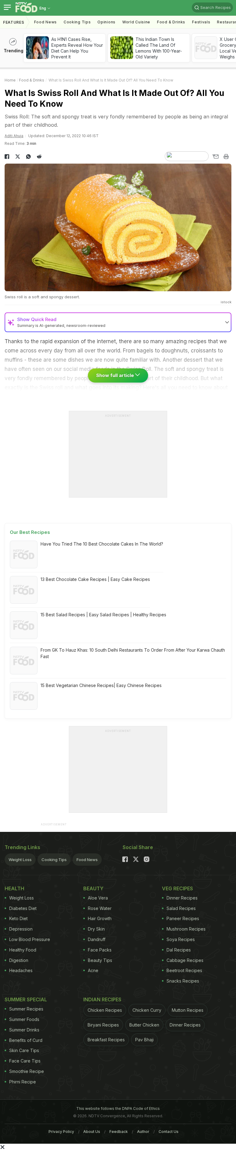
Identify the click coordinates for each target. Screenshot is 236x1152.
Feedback (118, 1131)
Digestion (18, 960)
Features (13, 22)
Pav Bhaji (144, 1039)
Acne (93, 970)
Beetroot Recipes (184, 970)
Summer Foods (24, 1019)
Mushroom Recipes (186, 929)
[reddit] (39, 156)
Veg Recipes (177, 888)
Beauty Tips (100, 960)
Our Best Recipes (30, 532)
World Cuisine (136, 22)
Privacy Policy (61, 1131)
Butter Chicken (144, 1024)
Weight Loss (20, 859)
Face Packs (100, 949)
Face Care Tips (25, 1060)
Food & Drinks (171, 22)
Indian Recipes (102, 999)
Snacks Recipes (183, 980)
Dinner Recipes (182, 897)
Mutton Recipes (187, 1010)
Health (14, 888)
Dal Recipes (179, 949)
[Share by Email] (215, 156)
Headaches (21, 970)
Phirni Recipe (22, 1081)
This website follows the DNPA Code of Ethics (118, 1108)
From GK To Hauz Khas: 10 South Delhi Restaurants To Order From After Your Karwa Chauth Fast (133, 653)
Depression (21, 929)
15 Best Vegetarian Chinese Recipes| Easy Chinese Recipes (101, 685)
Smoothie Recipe (26, 1071)
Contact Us (169, 1131)
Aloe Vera (98, 897)
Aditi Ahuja (14, 135)
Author (143, 1131)
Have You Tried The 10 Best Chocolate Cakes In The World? (102, 543)
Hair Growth (100, 918)
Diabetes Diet (23, 908)
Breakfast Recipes (106, 1039)
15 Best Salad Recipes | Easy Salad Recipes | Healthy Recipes (103, 614)
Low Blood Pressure (29, 939)
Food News (45, 22)
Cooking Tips (54, 859)
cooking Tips (77, 22)
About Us (91, 1131)
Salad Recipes (181, 908)
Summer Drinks (24, 1029)
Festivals (201, 22)
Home (10, 80)
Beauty (93, 888)
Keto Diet (18, 918)
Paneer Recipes (183, 918)
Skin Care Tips (24, 1050)
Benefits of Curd (25, 1040)
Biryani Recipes (103, 1024)
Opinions (106, 22)
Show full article (115, 375)
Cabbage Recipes (185, 960)
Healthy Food (22, 949)
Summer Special (26, 999)
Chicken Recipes (105, 1010)
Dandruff (96, 939)
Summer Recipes (26, 1008)
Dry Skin (96, 929)
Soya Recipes (181, 939)
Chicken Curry (146, 1010)
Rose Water (100, 908)
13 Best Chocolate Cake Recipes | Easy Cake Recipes (95, 579)
